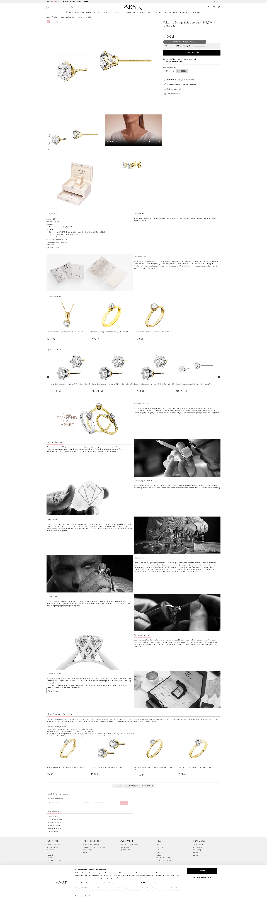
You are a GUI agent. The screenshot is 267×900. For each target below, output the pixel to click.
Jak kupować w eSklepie (56, 819)
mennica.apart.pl (198, 844)
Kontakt (49, 863)
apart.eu (195, 855)
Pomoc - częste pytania (54, 844)
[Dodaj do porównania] (164, 93)
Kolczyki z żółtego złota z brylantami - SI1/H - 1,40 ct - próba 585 (70, 384)
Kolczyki (56, 17)
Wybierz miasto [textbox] (54, 803)
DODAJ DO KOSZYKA (192, 53)
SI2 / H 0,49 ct (169, 71)
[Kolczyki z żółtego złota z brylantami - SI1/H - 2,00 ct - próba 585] (154, 367)
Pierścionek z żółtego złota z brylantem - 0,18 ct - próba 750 (65, 767)
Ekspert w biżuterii (54, 816)
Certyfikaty (50, 857)
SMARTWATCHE (139, 12)
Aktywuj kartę (87, 850)
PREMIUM (117, 12)
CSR (157, 852)
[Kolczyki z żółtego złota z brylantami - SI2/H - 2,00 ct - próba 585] (112, 367)
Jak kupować (51, 850)
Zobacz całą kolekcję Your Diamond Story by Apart (134, 786)
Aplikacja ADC (124, 847)
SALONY (217, 1)
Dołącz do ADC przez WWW (129, 844)
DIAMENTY (79, 12)
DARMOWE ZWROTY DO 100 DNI (71, 1)
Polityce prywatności (149, 883)
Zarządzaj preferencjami (202, 877)
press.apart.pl (197, 850)
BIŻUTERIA (68, 12)
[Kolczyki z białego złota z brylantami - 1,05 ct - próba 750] (196, 367)
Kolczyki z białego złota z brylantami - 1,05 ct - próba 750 (193, 384)
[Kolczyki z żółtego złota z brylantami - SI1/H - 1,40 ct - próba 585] (70, 367)
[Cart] (219, 7)
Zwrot (48, 852)
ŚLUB (100, 12)
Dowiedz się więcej (199, 46)
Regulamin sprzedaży (55, 828)
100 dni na (173, 62)
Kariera (158, 855)
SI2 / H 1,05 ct (181, 71)
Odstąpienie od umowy (54, 860)
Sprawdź (124, 803)
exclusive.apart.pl (198, 847)
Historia (158, 850)
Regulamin (50, 855)
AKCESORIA (152, 12)
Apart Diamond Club (54, 825)
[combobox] (65, 803)
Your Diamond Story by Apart (62, 227)
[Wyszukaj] (48, 7)
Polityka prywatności (163, 863)
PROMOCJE (184, 12)
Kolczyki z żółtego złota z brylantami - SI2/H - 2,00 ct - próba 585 (112, 384)
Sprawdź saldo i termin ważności (94, 847)
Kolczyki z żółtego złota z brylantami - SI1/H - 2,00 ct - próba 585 (154, 384)
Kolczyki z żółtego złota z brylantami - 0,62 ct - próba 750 (108, 767)
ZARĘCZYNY (91, 12)
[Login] (208, 7)
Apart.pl (49, 17)
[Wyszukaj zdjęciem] (71, 7)
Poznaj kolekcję (53, 691)
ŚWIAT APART (197, 12)
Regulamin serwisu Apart (164, 860)
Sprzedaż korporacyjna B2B (165, 857)
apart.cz (195, 852)
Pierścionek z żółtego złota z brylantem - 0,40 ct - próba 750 (196, 767)
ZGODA (202, 871)
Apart (53, 224)
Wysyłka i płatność (53, 847)
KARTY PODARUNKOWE (168, 12)
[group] (71, 377)
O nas (158, 844)
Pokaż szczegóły (81, 896)
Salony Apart (160, 847)
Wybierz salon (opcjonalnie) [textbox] (94, 803)
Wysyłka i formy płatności (56, 822)
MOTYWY (107, 12)
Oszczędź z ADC (184, 42)
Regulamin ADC (125, 850)
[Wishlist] (214, 7)
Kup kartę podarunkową (91, 844)
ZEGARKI (127, 12)
